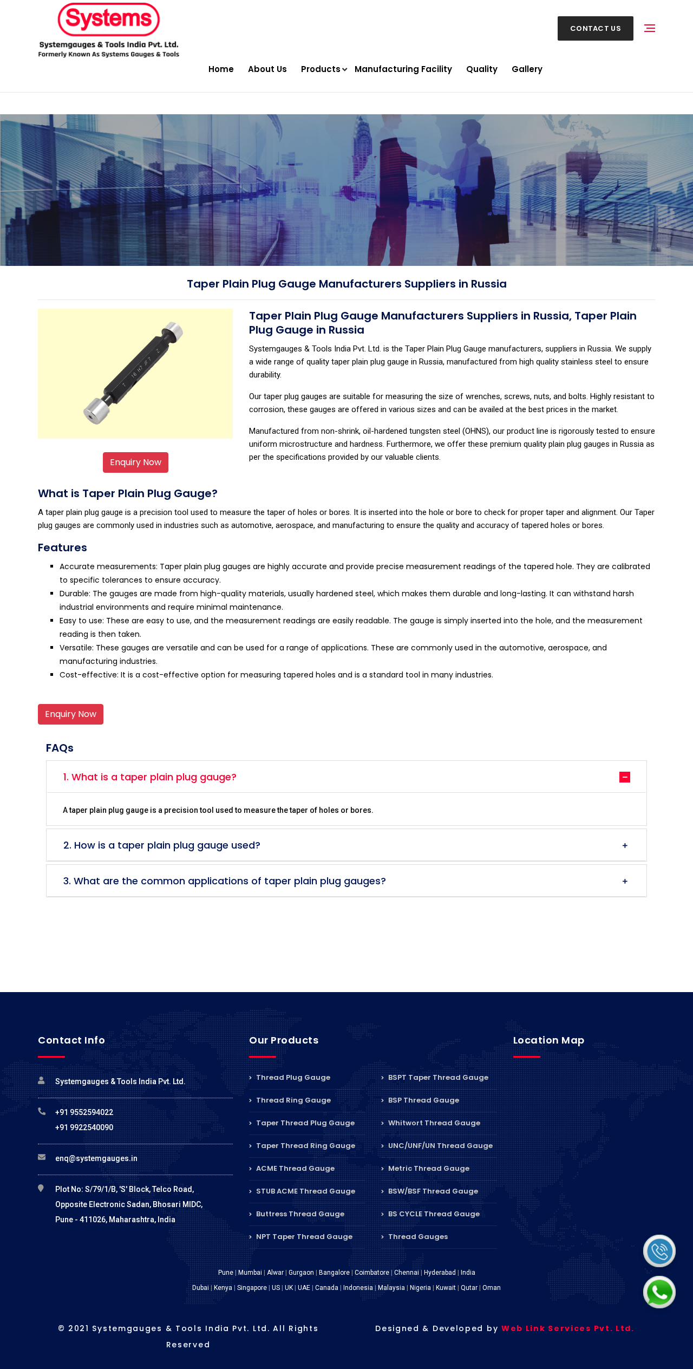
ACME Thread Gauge (294, 1168)
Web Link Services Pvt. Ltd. (568, 1328)
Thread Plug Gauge (292, 1078)
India (468, 1272)
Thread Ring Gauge (292, 1100)
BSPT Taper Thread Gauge (437, 1078)
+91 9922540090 (84, 1127)
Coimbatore (372, 1272)
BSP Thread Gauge (423, 1100)
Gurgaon (301, 1272)
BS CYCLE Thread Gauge (433, 1214)
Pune (225, 1272)
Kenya (223, 1288)
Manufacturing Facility (403, 69)
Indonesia (358, 1288)
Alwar (275, 1272)
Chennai (406, 1272)
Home (221, 69)
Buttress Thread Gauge (299, 1214)
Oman (491, 1288)
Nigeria (420, 1288)
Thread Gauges (417, 1236)
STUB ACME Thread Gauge (304, 1191)
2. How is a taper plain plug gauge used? (161, 845)
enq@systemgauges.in (96, 1158)
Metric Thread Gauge (428, 1168)
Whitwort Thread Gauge (433, 1123)
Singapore (252, 1288)
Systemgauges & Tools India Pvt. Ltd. (120, 1081)
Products (321, 69)
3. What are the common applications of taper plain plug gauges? (224, 881)
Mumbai (250, 1272)
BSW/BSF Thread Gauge (432, 1191)
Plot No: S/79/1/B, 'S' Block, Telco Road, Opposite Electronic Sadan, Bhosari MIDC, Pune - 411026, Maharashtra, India (128, 1204)
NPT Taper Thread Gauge (303, 1236)
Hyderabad (440, 1272)
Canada (326, 1288)
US (276, 1288)
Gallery (527, 69)
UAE (304, 1288)
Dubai (200, 1288)
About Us (267, 69)
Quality (482, 69)
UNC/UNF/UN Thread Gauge (440, 1145)
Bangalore (334, 1272)
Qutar (469, 1288)
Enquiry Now (135, 462)
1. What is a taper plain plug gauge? (150, 777)
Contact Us (595, 28)
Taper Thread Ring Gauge (304, 1145)
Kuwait (446, 1288)
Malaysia (391, 1288)
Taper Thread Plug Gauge (304, 1123)
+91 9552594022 (84, 1112)
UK (289, 1288)
